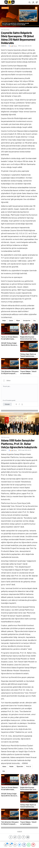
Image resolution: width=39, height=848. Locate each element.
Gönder (7, 404)
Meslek (11, 766)
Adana (4, 766)
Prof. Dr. (28, 766)
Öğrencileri (20, 766)
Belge (4, 320)
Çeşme (11, 320)
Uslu (3, 771)
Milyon (18, 320)
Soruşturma (26, 320)
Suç (34, 320)
